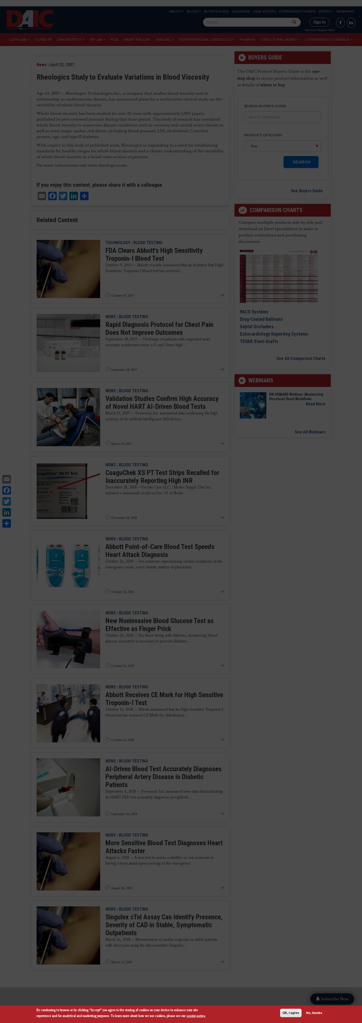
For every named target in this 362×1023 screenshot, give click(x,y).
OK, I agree (290, 1013)
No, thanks (314, 1013)
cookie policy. (196, 1016)
